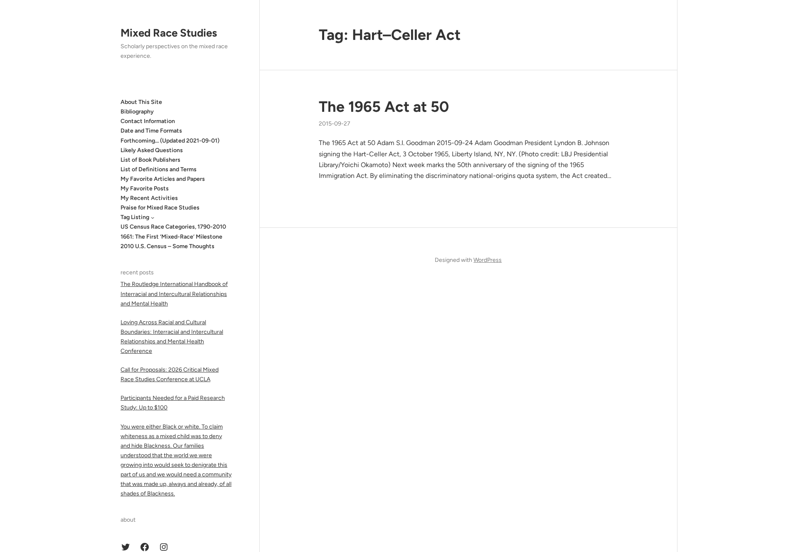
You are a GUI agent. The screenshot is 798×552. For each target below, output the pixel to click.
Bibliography (137, 111)
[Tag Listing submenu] (152, 217)
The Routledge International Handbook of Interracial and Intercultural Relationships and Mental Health (174, 294)
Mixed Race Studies (169, 32)
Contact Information (148, 121)
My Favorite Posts (145, 188)
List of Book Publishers (150, 159)
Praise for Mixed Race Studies (160, 207)
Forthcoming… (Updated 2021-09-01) (170, 140)
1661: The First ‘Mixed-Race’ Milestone (171, 236)
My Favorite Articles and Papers (163, 178)
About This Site (141, 102)
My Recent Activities (149, 198)
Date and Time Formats (151, 130)
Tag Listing (135, 217)
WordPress (487, 260)
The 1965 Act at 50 (384, 107)
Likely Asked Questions (152, 150)
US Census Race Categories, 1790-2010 (173, 226)
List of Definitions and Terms (159, 169)
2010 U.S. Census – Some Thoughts (167, 246)
